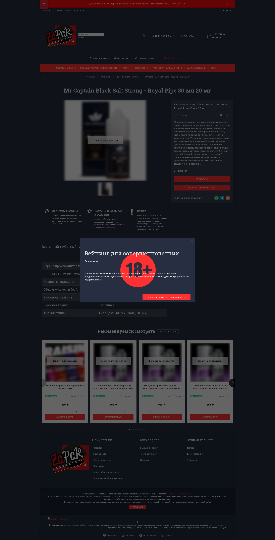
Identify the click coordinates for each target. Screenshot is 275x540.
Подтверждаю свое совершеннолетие (166, 297)
